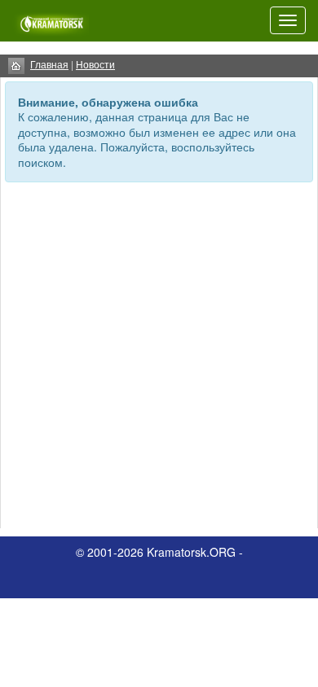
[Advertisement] (159, 357)
